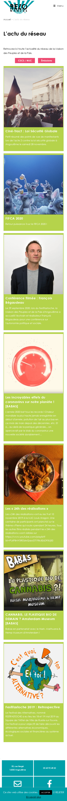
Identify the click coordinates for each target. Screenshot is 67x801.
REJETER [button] (59, 792)
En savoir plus (33, 797)
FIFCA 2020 (14, 218)
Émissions (46, 60)
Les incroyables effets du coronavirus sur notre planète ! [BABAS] (29, 401)
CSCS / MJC (25, 60)
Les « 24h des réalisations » (26, 508)
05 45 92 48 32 (49, 768)
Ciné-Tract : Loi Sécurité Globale (31, 131)
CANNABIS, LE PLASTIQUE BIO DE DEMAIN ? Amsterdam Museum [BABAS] (31, 619)
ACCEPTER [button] (45, 792)
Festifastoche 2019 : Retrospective (32, 707)
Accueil (7, 19)
